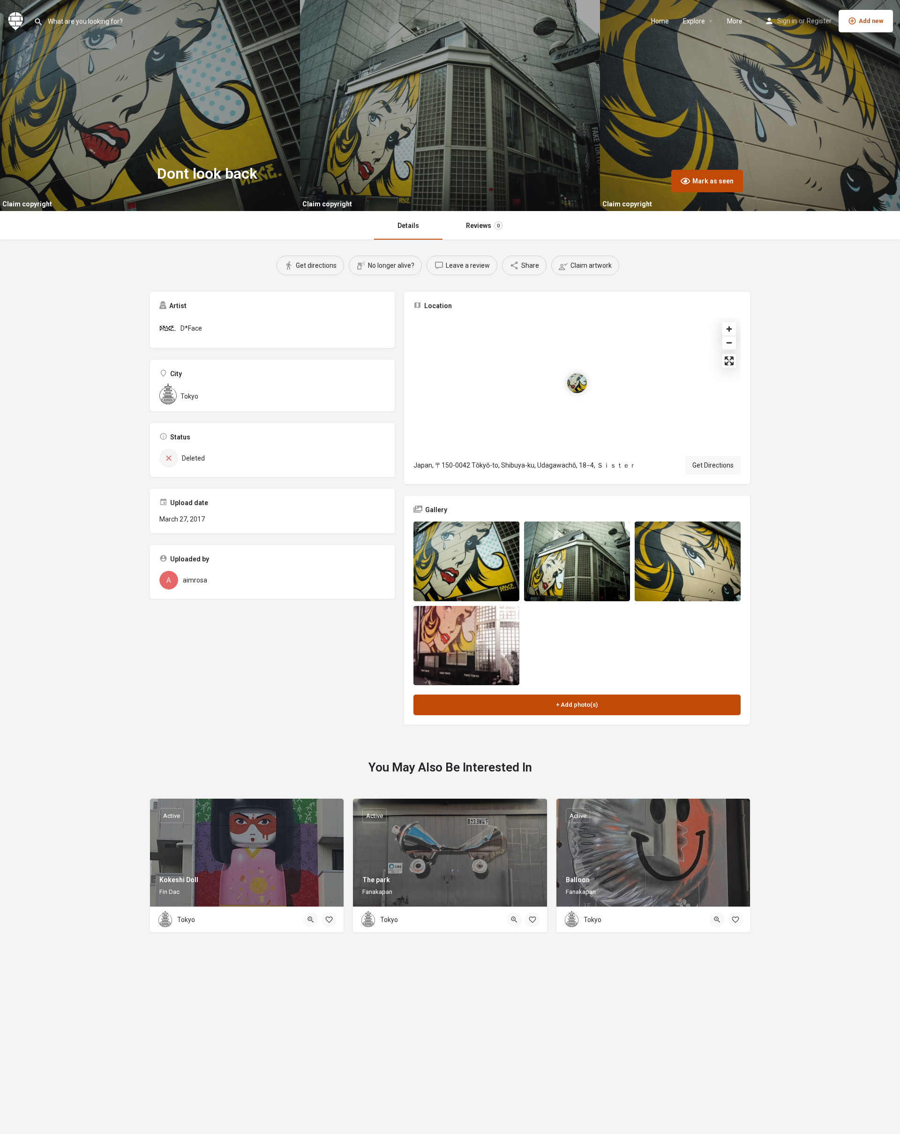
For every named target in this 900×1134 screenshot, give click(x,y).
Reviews (483, 225)
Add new (871, 20)
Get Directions (713, 465)
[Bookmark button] (329, 919)
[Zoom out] (729, 342)
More (734, 21)
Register (819, 21)
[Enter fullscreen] (729, 361)
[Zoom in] (729, 329)
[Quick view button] (310, 919)
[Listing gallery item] (466, 561)
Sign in (787, 21)
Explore (694, 21)
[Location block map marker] (577, 383)
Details (408, 225)
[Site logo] (17, 20)
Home (660, 21)
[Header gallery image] (150, 105)
